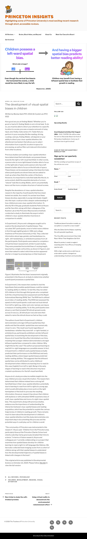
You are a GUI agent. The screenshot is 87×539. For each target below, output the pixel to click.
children (12, 480)
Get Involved (9, 40)
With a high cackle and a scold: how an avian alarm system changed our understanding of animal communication (68, 253)
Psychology (25, 477)
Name (57, 169)
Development (22, 480)
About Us (48, 34)
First (55, 176)
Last (69, 176)
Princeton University (28, 521)
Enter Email (58, 189)
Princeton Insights (29, 16)
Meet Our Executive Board (65, 34)
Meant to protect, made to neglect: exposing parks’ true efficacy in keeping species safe (67, 244)
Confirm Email (72, 189)
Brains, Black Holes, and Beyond (30, 34)
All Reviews (9, 34)
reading (32, 480)
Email (57, 182)
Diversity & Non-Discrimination (43, 536)
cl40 (22, 101)
